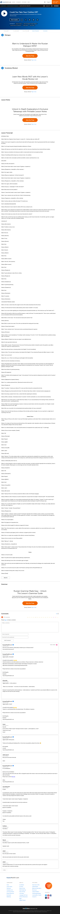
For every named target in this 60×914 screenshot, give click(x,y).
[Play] (2, 68)
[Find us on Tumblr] (46, 898)
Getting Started (35, 886)
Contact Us (34, 896)
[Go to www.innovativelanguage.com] (30, 908)
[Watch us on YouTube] (48, 895)
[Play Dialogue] (2, 35)
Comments (45, 30)
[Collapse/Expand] (30, 614)
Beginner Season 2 (19, 23)
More (28, 2)
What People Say (22, 889)
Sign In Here (34, 91)
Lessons (13, 2)
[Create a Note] (29, 20)
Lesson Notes (25, 30)
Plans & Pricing (22, 891)
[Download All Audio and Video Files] (37, 20)
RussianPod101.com (37, 910)
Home (8, 884)
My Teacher (24, 2)
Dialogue (5, 30)
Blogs (20, 898)
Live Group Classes (10, 891)
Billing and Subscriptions (36, 888)
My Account (34, 889)
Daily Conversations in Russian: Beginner (30, 23)
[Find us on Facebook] (51, 895)
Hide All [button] (5, 577)
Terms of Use (49, 910)
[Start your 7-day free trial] (48, 885)
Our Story (21, 886)
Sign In (48, 2)
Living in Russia (25, 25)
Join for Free (30, 56)
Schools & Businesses (23, 896)
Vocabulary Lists (10, 889)
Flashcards (9, 888)
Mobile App (9, 896)
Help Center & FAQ (35, 884)
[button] (44, 2)
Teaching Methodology (36, 893)
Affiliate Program (22, 900)
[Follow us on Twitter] (46, 895)
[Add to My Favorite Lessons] (25, 20)
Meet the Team (22, 888)
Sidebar (56, 5)
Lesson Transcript (35, 30)
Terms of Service (42, 911)
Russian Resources (10, 893)
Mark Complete (14, 19)
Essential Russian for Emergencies (12, 5)
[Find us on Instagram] (48, 898)
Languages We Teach (23, 895)
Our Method (21, 884)
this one (13, 776)
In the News (21, 893)
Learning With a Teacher (36, 895)
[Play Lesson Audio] (4, 13)
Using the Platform (35, 891)
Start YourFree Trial (55, 2)
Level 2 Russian (32, 25)
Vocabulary (18, 2)
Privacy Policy (43, 910)
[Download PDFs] (33, 20)
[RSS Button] (2, 617)
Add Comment (7, 640)
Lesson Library (3, 5)
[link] (44, 6)
